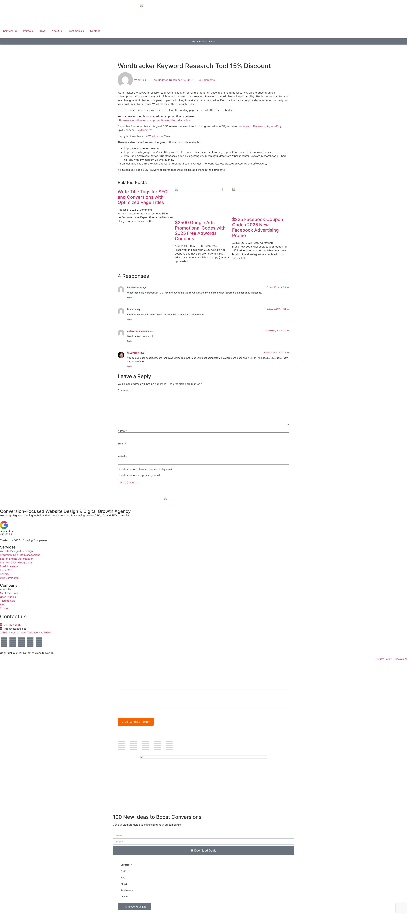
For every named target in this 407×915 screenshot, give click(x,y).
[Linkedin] (13, 642)
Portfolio (28, 30)
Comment (124, 390)
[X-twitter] (21, 642)
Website (122, 456)
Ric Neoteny (134, 287)
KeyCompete (144, 130)
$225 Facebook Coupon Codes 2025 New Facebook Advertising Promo (257, 227)
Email (122, 443)
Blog (42, 30)
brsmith (131, 309)
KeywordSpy (273, 126)
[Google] (39, 642)
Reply (129, 297)
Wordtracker (155, 136)
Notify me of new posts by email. (141, 475)
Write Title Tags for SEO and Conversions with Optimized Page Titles (143, 197)
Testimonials (76, 30)
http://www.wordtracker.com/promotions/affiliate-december (154, 120)
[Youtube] (30, 642)
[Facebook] (4, 642)
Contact (95, 30)
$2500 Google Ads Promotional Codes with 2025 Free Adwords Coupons (200, 230)
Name (122, 431)
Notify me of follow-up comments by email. (147, 469)
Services (8, 30)
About (55, 30)
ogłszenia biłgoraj (137, 331)
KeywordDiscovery (254, 126)
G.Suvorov (133, 352)
